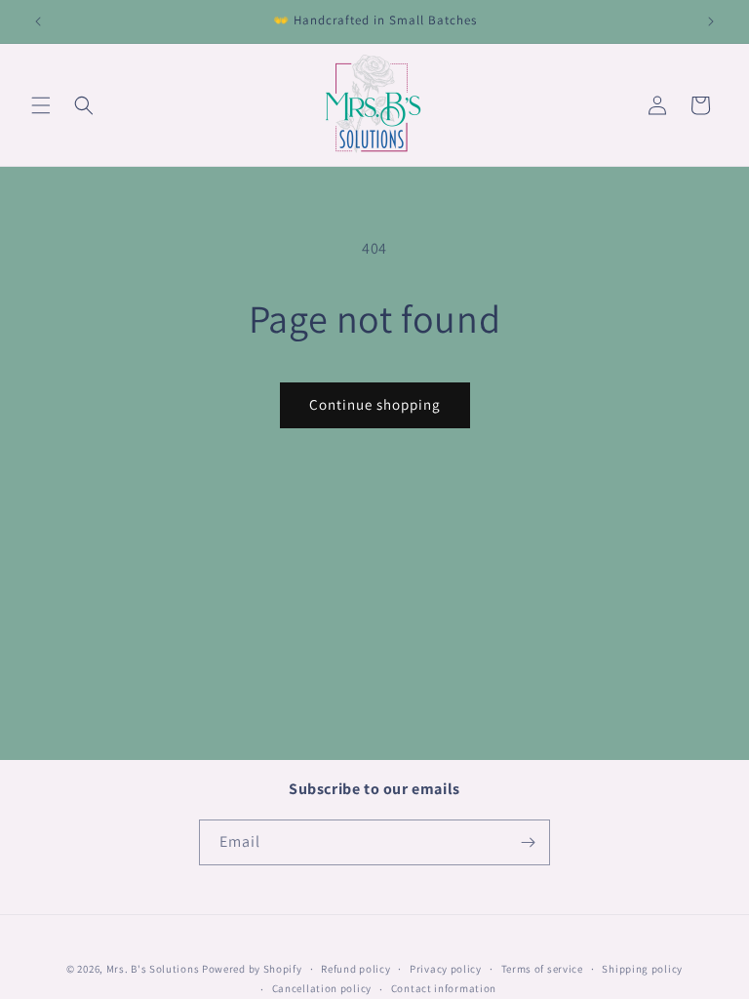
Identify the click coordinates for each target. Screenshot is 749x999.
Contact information (443, 988)
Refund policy (355, 969)
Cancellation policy (322, 988)
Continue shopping (375, 404)
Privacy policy (446, 969)
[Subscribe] (527, 842)
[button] (41, 105)
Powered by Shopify (252, 969)
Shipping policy (642, 969)
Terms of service (542, 969)
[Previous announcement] (38, 21)
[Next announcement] (711, 21)
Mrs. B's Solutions (153, 969)
